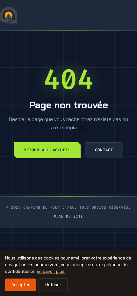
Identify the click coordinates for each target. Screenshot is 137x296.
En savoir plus (51, 271)
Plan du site (68, 216)
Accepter (20, 284)
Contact (104, 149)
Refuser (53, 284)
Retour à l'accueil (47, 149)
